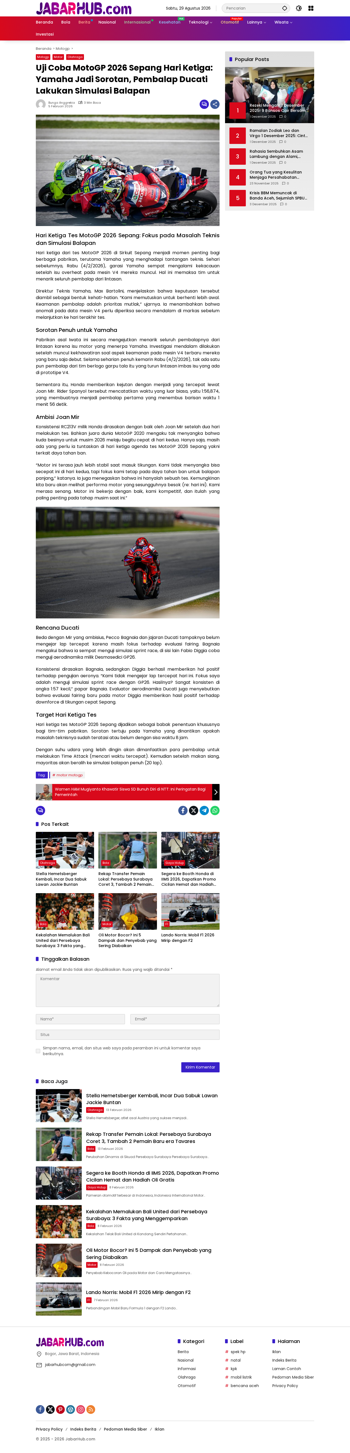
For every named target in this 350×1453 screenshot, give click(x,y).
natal (236, 1360)
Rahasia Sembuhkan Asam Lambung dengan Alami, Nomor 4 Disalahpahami (276, 154)
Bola (106, 863)
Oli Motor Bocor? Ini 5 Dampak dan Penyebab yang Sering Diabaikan (127, 940)
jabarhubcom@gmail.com (70, 1364)
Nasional (186, 1360)
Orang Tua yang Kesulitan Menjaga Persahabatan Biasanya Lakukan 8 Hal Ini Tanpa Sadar (276, 174)
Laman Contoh (286, 1368)
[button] (284, 8)
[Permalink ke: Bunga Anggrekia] (42, 104)
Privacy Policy (285, 1385)
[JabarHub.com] (84, 8)
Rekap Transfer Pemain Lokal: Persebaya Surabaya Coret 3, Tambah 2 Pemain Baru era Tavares (125, 879)
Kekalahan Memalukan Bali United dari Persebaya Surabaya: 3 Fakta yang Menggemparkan (63, 941)
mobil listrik (241, 1377)
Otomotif (187, 1385)
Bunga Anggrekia (61, 102)
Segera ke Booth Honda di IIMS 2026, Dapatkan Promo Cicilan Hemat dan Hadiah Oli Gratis (188, 879)
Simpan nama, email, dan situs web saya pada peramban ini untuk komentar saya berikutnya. (121, 1051)
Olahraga (75, 57)
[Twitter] (193, 810)
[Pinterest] (60, 1409)
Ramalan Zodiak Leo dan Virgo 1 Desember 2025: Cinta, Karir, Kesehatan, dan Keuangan (279, 133)
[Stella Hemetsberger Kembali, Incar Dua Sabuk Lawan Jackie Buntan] (65, 850)
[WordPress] (70, 1409)
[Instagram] (80, 1409)
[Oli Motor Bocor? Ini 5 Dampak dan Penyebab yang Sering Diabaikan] (127, 911)
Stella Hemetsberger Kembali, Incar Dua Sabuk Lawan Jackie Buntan (61, 879)
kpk (234, 1368)
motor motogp (70, 775)
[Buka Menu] (311, 8)
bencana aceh (245, 1385)
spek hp (238, 1351)
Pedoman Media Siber (293, 1377)
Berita (183, 1351)
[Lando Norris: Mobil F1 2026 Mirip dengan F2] (190, 911)
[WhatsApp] (215, 810)
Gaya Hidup (174, 863)
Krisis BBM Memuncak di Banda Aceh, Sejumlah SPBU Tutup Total (277, 195)
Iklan (276, 1351)
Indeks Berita (284, 1360)
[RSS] (90, 1409)
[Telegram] (204, 810)
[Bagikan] (215, 104)
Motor (58, 57)
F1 (166, 924)
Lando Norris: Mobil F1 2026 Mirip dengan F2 (187, 938)
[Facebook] (183, 810)
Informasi (187, 1368)
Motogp (43, 57)
